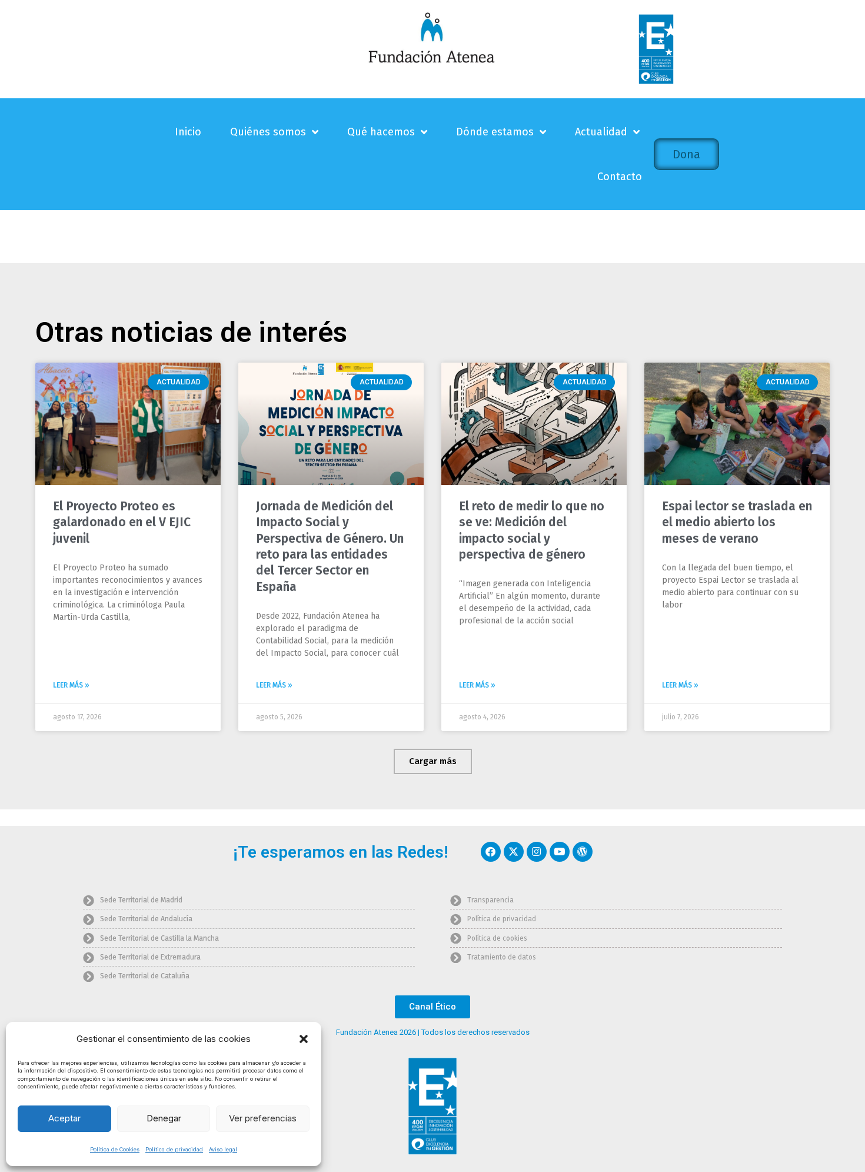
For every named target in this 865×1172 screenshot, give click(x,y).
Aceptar (64, 1118)
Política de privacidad (174, 1149)
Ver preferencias (263, 1118)
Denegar (164, 1118)
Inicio (188, 131)
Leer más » (71, 685)
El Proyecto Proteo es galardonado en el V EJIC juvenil (122, 522)
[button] (304, 1039)
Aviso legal (223, 1149)
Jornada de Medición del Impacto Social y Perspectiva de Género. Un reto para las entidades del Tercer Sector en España (330, 546)
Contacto (619, 176)
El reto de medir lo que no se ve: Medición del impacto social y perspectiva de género (531, 530)
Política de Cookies (114, 1149)
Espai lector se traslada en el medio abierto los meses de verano (737, 522)
